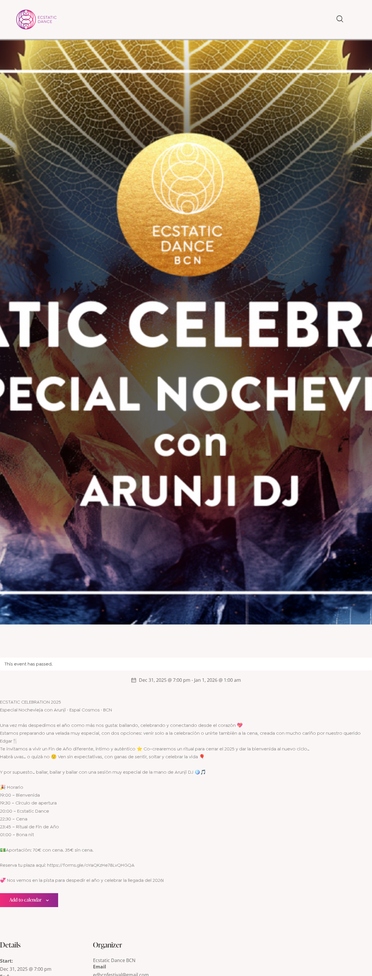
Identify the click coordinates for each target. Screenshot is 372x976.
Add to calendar (25, 900)
